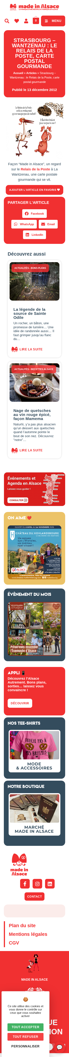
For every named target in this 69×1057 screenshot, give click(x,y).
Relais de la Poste (35, 169)
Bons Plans (38, 268)
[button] (34, 213)
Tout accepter (25, 1027)
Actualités (21, 268)
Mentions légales (28, 934)
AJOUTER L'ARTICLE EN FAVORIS (33, 189)
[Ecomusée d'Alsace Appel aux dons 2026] (34, 655)
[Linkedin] (50, 884)
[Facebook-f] (25, 884)
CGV (14, 942)
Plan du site (22, 925)
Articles (31, 73)
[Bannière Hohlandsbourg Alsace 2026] (34, 578)
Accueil (18, 73)
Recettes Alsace (42, 369)
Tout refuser (25, 1036)
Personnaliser (25, 1046)
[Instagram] (37, 884)
